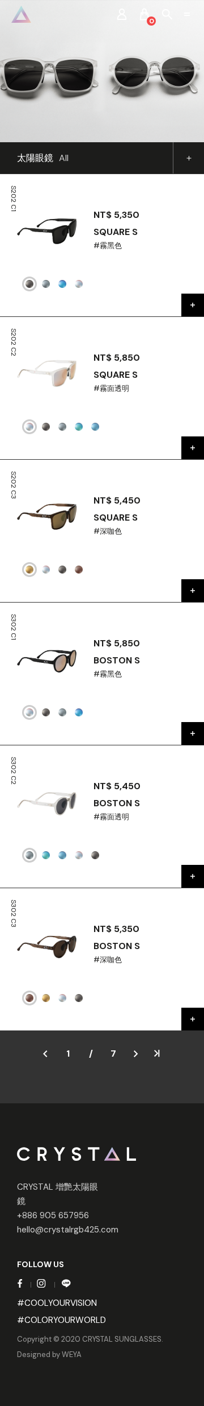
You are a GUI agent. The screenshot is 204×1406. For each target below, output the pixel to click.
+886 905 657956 (53, 1215)
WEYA (72, 1354)
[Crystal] (21, 14)
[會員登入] (121, 14)
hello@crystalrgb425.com (67, 1229)
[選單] (187, 14)
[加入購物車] (192, 305)
